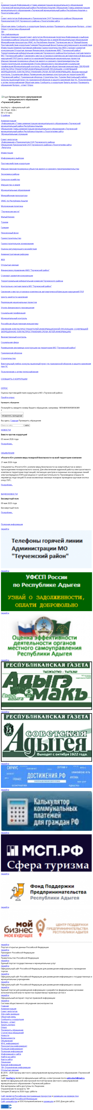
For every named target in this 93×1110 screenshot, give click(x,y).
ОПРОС (4, 388)
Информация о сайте (11, 1054)
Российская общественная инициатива (19, 323)
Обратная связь (8, 26)
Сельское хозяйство (29, 39)
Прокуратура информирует (14, 1046)
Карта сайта (6, 1059)
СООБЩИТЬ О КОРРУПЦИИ (14, 379)
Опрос (4, 29)
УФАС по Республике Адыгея (41, 42)
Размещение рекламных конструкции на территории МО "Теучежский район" (38, 347)
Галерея (34, 45)
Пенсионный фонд (47, 45)
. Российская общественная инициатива (59, 66)
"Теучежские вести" (64, 42)
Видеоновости (8, 1038)
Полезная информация (12, 524)
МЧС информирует (10, 1043)
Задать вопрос (47, 26)
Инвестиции (7, 47)
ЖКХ (64, 47)
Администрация (8, 5)
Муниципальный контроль (26, 66)
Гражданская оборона (11, 353)
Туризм (4, 222)
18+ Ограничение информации (16, 1067)
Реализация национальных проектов (62, 58)
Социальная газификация (13, 313)
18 (2, 31)
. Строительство (50, 77)
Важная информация (11, 1064)
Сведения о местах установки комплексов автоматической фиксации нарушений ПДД (42, 291)
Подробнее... (7, 443)
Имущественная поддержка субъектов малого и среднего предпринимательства (40, 61)
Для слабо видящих (10, 1014)
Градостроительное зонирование (17, 63)
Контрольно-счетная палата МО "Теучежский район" (26, 286)
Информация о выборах (77, 37)
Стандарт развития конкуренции (17, 275)
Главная (14, 420)
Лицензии (6, 1062)
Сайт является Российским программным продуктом (26, 1096)
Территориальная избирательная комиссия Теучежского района (32, 53)
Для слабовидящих (10, 34)
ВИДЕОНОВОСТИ (9, 494)
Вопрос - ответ (84, 26)
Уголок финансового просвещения (50, 63)
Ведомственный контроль (13, 337)
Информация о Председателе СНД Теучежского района (44, 18)
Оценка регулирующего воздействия (74, 45)
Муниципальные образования (73, 39)
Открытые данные (23, 50)
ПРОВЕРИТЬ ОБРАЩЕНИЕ (12, 416)
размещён (49, 1101)
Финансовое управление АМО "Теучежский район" (56, 50)
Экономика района (10, 39)
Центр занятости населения (30, 58)
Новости (5, 1035)
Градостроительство (51, 47)
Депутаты (6, 147)
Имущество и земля (48, 39)
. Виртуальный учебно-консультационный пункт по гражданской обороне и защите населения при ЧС (44, 78)
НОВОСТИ (6, 430)
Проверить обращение (65, 26)
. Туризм (62, 77)
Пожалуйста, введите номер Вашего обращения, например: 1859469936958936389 (40, 407)
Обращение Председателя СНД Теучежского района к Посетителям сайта (42, 19)
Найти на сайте (8, 1056)
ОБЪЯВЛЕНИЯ (7, 453)
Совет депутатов (9, 18)
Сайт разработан (9, 1101)
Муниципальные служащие (14, 134)
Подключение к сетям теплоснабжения (19, 371)
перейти (5, 529)
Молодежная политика (54, 37)
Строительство (8, 358)
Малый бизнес (81, 42)
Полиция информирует (12, 1048)
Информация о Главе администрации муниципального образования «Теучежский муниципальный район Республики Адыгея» (42, 6)
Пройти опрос (8, 397)
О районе (5, 37)
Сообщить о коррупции (27, 26)
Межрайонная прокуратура (14, 42)
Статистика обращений (18, 29)
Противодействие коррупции (15, 45)
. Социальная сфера (19, 74)
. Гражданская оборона (31, 77)
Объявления (7, 1040)
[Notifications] (2, 16)
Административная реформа (27, 47)
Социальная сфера (10, 342)
